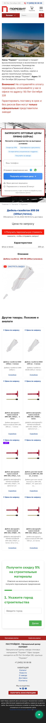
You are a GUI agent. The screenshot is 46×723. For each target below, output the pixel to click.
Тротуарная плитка (11, 638)
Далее (35, 623)
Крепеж (24, 204)
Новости (23, 673)
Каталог (15, 204)
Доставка (23, 678)
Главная (5, 204)
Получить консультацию (23, 693)
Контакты (23, 680)
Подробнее (12, 375)
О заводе (23, 675)
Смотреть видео (16, 266)
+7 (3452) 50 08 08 (34, 3)
